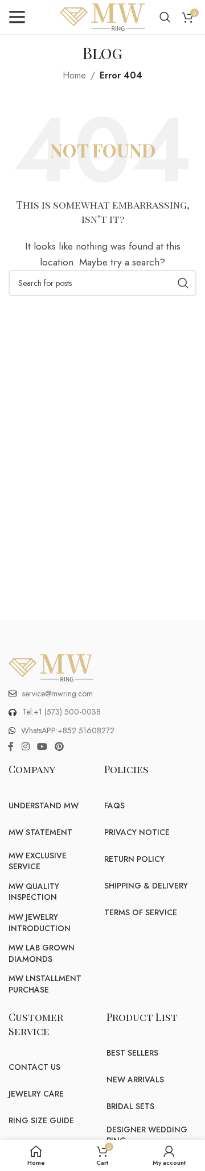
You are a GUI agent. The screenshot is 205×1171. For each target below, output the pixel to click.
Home (74, 75)
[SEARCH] (183, 283)
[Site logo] (102, 16)
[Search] (165, 17)
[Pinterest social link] (59, 746)
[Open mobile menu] (17, 17)
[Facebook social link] (11, 746)
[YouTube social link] (42, 746)
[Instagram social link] (25, 746)
